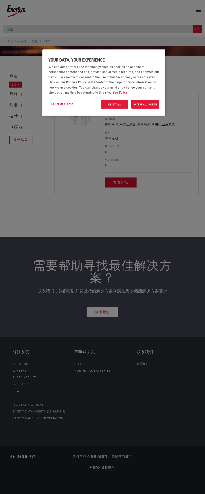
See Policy (120, 92)
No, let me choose (62, 104)
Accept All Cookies (145, 104)
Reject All (114, 104)
